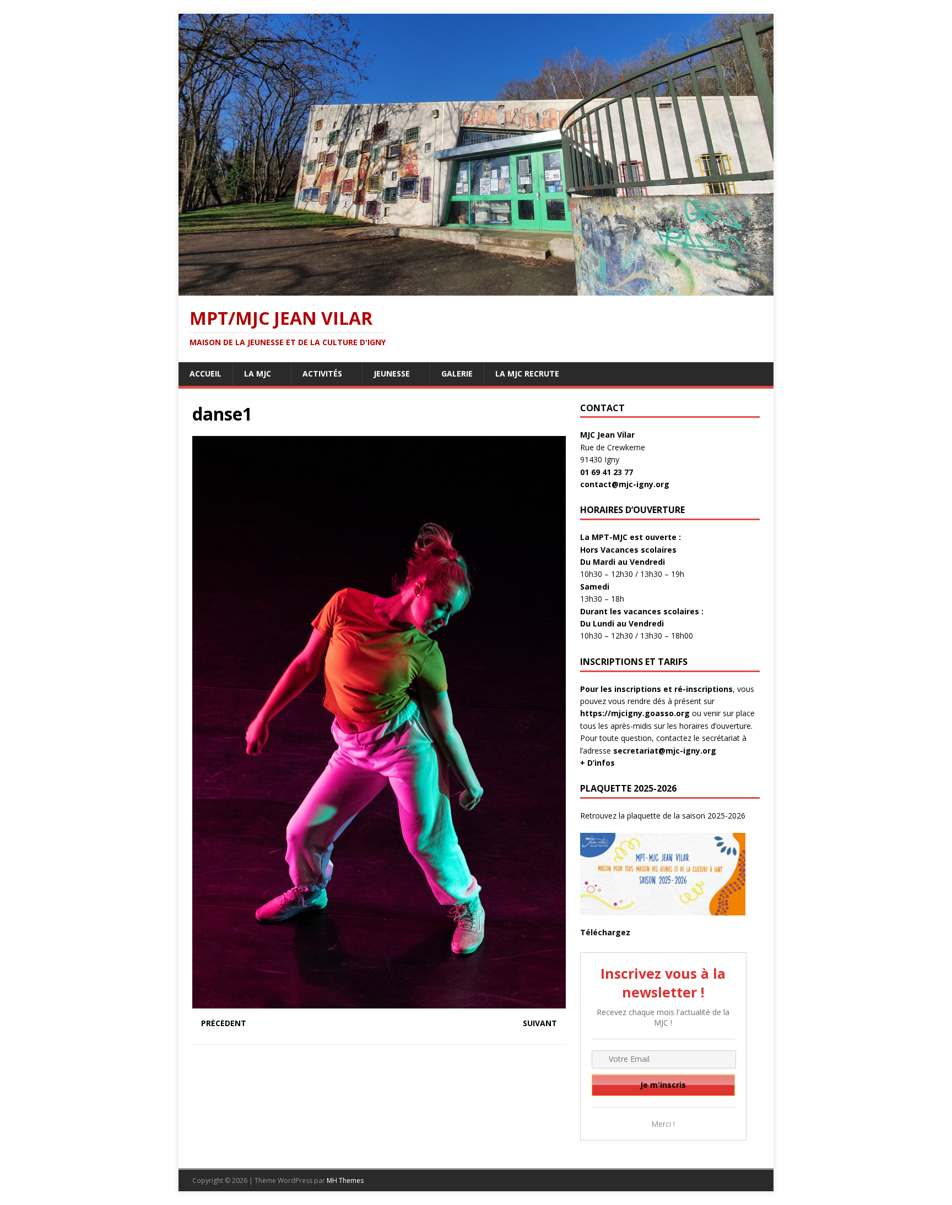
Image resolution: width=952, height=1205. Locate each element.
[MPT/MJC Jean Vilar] (476, 289)
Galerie (457, 373)
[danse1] (379, 1002)
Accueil (205, 373)
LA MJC (257, 373)
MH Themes (345, 1180)
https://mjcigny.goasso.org (635, 713)
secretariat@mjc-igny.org (664, 750)
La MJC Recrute (527, 373)
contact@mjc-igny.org (624, 484)
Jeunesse (392, 373)
